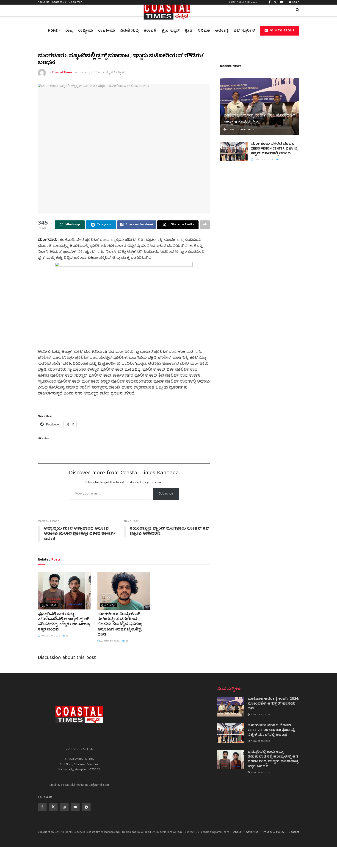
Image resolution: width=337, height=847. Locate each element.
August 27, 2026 (50, 636)
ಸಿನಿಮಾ (204, 31)
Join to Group (281, 30)
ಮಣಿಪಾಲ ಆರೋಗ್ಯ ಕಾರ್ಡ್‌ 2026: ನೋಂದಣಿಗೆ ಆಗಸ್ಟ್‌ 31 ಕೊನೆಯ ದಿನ (273, 704)
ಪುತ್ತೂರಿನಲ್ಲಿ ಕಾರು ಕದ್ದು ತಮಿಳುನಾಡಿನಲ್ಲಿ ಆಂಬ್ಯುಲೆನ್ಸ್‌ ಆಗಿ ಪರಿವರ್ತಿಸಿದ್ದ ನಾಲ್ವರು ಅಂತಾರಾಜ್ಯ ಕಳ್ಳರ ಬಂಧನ (64, 622)
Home (53, 31)
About (237, 832)
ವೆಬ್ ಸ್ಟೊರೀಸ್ (244, 31)
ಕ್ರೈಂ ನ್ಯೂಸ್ (170, 31)
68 (127, 641)
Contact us (59, 2)
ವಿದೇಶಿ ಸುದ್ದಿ (129, 31)
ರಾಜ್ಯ (69, 31)
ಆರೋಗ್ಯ (221, 31)
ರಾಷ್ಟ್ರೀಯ (85, 31)
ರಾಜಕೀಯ (106, 31)
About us (43, 2)
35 (67, 636)
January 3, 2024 (90, 72)
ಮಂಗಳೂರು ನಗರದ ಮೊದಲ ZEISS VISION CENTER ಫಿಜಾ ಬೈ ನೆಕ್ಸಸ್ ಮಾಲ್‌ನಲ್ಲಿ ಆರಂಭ (274, 149)
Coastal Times (62, 72)
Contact (294, 832)
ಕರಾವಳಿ (150, 31)
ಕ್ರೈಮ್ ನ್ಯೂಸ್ (115, 72)
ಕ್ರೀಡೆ (189, 31)
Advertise (252, 832)
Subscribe (166, 494)
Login (295, 2)
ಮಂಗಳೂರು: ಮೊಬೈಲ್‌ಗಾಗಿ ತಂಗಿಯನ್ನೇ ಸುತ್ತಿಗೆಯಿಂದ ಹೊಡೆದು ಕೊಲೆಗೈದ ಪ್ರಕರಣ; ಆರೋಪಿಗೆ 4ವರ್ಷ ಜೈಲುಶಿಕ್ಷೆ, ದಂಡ (119, 624)
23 (280, 160)
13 (252, 130)
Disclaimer (75, 2)
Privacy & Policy (273, 832)
